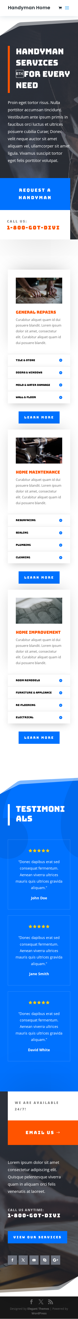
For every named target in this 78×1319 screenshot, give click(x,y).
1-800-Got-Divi (33, 228)
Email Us (40, 1133)
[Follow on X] (23, 1260)
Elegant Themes (38, 1309)
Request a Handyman (35, 194)
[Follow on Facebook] (12, 1260)
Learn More (39, 417)
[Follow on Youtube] (34, 1260)
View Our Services (37, 1237)
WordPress (39, 1313)
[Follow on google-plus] (55, 1260)
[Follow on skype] (44, 1260)
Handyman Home (29, 7)
